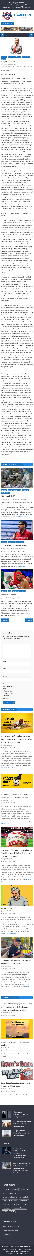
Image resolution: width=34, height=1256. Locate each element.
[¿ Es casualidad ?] (17, 478)
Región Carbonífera (11, 1251)
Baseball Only (24, 1189)
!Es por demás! (7, 908)
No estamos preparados (21, 1163)
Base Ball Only (24, 1251)
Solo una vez (17, 1112)
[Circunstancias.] (6, 1150)
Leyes (21, 6)
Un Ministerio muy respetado (14, 545)
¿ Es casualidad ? (8, 496)
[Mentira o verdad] (17, 579)
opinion (3, 59)
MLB (13, 1204)
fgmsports (23, 15)
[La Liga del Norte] (6, 1133)
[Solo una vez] (6, 1114)
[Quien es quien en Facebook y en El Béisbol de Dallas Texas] (17, 947)
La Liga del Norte (19, 1131)
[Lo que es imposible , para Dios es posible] (17, 1029)
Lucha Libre (6, 7)
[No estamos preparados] (6, 1165)
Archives (3, 57)
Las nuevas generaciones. (22, 1121)
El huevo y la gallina (16, 5)
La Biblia (6, 5)
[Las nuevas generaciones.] (6, 1123)
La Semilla (25, 490)
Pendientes (6, 1208)
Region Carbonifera (19, 1208)
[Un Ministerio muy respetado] (17, 530)
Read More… (23, 517)
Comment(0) (19, 66)
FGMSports (8, 709)
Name (5, 661)
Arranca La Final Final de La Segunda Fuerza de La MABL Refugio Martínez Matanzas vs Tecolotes (17, 739)
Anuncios (6, 1189)
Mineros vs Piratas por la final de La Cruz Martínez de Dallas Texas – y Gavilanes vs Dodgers (16, 853)
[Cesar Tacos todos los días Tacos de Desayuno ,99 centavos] (17, 1070)
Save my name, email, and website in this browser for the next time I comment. (8, 692)
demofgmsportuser (6, 66)
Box (9, 591)
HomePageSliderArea (14, 57)
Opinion (17, 3)
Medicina (6, 1204)
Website (5, 676)
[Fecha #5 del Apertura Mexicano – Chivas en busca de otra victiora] (17, 782)
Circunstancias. (18, 1148)
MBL (26, 1254)
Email (5, 669)
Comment (6, 643)
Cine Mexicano (13, 1193)
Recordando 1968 (6, 620)
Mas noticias (26, 57)
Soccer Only (9, 1254)
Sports (24, 591)
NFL (19, 1204)
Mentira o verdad (8, 595)
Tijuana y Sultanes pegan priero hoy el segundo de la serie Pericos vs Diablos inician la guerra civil (16, 1007)
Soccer (5, 1212)
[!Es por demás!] (17, 895)
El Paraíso (28, 5)
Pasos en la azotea (30, 620)
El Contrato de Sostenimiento (21, 7)
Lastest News (9, 997)
